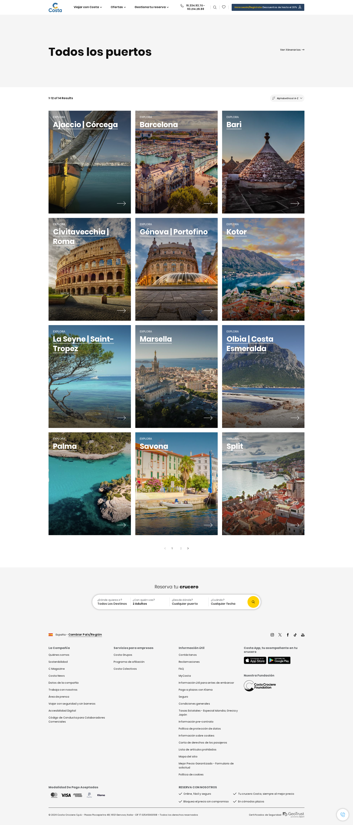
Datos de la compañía (64, 683)
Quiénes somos (59, 655)
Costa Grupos (123, 655)
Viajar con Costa (86, 7)
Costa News (57, 676)
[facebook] (287, 635)
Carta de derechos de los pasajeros (203, 742)
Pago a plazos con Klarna (196, 690)
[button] (223, 7)
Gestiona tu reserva (150, 7)
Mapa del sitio (188, 756)
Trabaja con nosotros (63, 690)
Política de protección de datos (200, 728)
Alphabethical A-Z (288, 98)
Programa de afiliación (129, 662)
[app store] (255, 661)
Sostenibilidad (58, 662)
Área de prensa (59, 697)
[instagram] (272, 635)
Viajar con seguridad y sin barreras (72, 703)
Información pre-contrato (196, 721)
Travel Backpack (223, 7)
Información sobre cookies (196, 735)
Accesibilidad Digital (62, 710)
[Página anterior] (165, 548)
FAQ (181, 669)
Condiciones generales (194, 703)
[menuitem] (111, 602)
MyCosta (185, 676)
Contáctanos (188, 655)
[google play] (279, 661)
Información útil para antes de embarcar (206, 683)
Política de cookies (191, 774)
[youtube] (302, 635)
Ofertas (117, 7)
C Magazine (57, 669)
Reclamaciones (189, 662)
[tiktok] (295, 635)
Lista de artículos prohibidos (197, 749)
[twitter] (280, 635)
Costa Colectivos (125, 669)
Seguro (183, 697)
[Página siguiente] (188, 548)
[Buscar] (214, 7)
